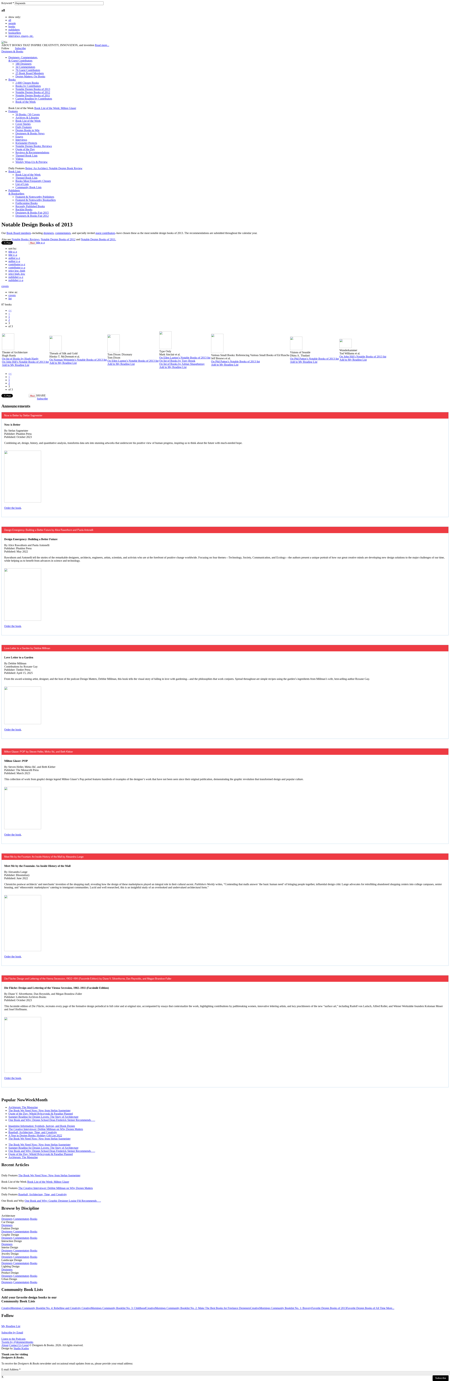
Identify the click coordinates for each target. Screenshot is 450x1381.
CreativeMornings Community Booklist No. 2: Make (175, 1308)
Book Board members (19, 233)
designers (48, 233)
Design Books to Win (27, 130)
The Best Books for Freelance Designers (227, 1308)
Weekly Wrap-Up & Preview (31, 161)
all (9, 20)
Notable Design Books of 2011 (32, 95)
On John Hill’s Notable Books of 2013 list (25, 361)
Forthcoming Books (26, 203)
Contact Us (15, 1345)
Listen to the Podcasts (13, 1338)
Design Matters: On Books (30, 76)
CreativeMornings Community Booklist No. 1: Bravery (280, 1308)
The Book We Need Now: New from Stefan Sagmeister (39, 1110)
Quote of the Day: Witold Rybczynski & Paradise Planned (40, 1113)
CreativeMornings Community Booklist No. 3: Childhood (114, 1308)
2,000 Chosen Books (27, 82)
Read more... (102, 45)
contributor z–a (16, 267)
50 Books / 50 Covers (27, 114)
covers (5, 286)
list (10, 298)
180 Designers (23, 63)
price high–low (16, 273)
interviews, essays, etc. (21, 35)
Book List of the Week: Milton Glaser (55, 108)
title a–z (40, 242)
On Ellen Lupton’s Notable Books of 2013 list (133, 360)
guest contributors (105, 233)
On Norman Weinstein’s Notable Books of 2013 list (78, 359)
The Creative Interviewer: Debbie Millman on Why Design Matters (45, 1129)
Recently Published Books (30, 206)
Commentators (21, 1218)
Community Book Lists (28, 187)
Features (13, 111)
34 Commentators (25, 66)
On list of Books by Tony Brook (177, 360)
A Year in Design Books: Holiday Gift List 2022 (35, 1135)
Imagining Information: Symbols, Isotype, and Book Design (41, 1125)
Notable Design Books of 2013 (32, 89)
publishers (14, 29)
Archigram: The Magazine (23, 1107)
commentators (63, 233)
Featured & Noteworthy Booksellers (35, 199)
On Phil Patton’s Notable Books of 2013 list (235, 361)
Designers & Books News (29, 133)
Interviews (21, 139)
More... (390, 1308)
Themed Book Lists (26, 155)
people (12, 23)
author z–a (14, 261)
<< (10, 310)
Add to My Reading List (15, 365)
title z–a (12, 254)
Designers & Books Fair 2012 (32, 215)
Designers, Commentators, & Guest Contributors (23, 59)
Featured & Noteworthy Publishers (34, 196)
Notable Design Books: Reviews (33, 146)
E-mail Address (11, 1369)
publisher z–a (15, 280)
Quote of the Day (25, 149)
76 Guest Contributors (27, 70)
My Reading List (10, 1326)
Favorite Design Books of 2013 (328, 1308)
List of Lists (22, 184)
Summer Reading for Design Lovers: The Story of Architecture (43, 1116)
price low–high (16, 270)
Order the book (12, 507)
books (11, 26)
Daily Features (23, 127)
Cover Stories (23, 123)
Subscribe (20, 48)
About (4, 1345)
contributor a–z (16, 264)
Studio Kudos (21, 1348)
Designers (6, 1218)
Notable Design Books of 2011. (98, 239)
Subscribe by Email (12, 1332)
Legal (25, 1345)
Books (12, 79)
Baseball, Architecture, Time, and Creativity (32, 1132)
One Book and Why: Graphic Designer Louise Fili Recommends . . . (63, 1200)
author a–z (14, 258)
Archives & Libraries (27, 117)
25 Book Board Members (29, 73)
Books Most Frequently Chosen (33, 180)
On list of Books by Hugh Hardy (20, 358)
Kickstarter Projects (26, 142)
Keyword (7, 3)
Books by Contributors (28, 85)
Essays (19, 136)
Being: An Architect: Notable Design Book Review (53, 168)
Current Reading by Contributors (33, 98)
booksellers (14, 32)
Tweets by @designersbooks (17, 1342)
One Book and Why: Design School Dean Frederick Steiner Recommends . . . (51, 1119)
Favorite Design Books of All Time (366, 1308)
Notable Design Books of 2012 (32, 92)
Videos (19, 158)
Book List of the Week (28, 120)
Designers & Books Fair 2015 (32, 212)
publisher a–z (15, 277)
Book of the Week (25, 101)
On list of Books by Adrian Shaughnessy (182, 363)
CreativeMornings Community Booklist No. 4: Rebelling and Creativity (41, 1308)
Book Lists (14, 171)
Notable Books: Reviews (25, 239)
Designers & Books (12, 51)
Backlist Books (23, 209)
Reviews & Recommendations (32, 152)
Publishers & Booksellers (16, 192)
